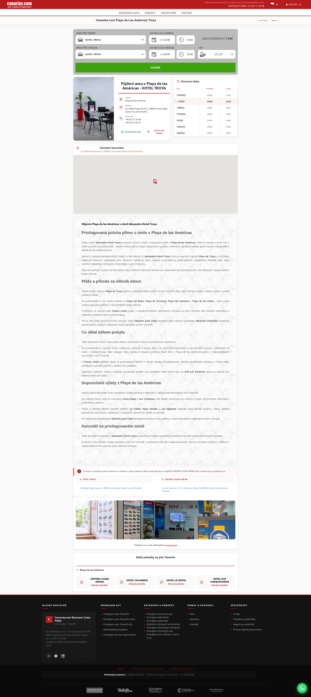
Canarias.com (171, 545)
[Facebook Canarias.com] (56, 656)
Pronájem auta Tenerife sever (119, 619)
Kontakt (187, 12)
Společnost (239, 605)
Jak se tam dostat (159, 131)
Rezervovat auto (129, 12)
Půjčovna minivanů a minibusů (163, 624)
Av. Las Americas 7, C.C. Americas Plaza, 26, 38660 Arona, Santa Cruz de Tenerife (194, 489)
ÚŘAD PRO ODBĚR (85, 33)
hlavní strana (263, 20)
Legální (120, 668)
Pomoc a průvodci (200, 605)
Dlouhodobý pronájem (115, 629)
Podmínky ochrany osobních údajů (146, 668)
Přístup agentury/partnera (247, 629)
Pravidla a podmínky (244, 619)
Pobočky (150, 12)
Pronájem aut (111, 605)
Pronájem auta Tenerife (116, 613)
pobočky (274, 20)
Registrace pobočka (243, 624)
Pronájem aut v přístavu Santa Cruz (163, 636)
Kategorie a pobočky (159, 605)
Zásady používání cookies (182, 668)
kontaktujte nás (133, 131)
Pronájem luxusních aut (159, 613)
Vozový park (168, 12)
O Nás (236, 613)
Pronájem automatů (157, 620)
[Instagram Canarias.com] (49, 656)
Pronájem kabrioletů (158, 617)
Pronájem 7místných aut (160, 631)
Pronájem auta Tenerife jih (117, 624)
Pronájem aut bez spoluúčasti (119, 634)
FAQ (192, 613)
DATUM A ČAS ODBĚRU (161, 33)
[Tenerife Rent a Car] (19, 4)
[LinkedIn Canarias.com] (63, 656)
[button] (274, 4)
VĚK (201, 48)
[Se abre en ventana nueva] (302, 688)
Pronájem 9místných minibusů (163, 627)
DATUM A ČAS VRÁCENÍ (162, 48)
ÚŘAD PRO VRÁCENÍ (86, 48)
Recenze (194, 619)
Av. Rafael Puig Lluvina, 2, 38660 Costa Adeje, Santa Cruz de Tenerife (146, 110)
